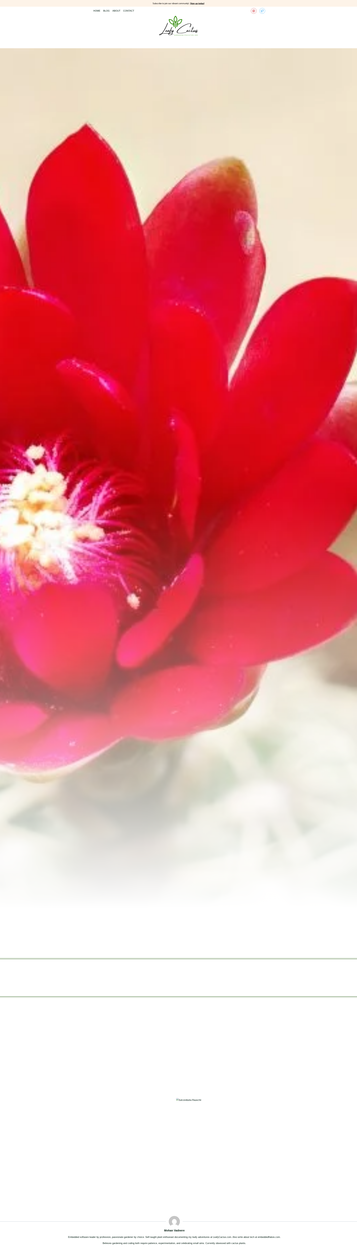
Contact (128, 10)
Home (96, 10)
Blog (106, 10)
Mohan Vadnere (174, 1230)
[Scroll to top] (350, 1245)
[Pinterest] (254, 11)
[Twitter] (262, 11)
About (116, 10)
